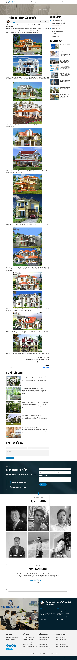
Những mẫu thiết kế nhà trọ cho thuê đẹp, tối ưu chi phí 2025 (65, 67)
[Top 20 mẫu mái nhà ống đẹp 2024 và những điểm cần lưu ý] (54, 90)
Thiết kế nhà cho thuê (44, 637)
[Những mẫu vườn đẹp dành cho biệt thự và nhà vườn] (13, 407)
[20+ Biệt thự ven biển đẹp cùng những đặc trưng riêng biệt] (54, 97)
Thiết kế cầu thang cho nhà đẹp (57, 26)
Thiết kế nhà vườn (43, 644)
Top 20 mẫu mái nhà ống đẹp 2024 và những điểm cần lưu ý (65, 89)
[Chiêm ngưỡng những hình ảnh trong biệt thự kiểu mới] (13, 381)
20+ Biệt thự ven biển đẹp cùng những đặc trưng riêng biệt (65, 96)
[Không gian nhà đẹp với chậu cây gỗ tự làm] (13, 393)
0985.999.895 (43, 619)
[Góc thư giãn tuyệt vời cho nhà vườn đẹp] (13, 419)
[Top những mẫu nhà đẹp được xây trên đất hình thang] (54, 82)
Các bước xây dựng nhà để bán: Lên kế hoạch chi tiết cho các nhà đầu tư (65, 53)
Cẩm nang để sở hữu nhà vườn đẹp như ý (65, 45)
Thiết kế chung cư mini (28, 644)
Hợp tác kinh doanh (55, 653)
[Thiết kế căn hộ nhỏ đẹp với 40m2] (13, 432)
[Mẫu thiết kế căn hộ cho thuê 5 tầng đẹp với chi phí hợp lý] (54, 75)
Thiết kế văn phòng (43, 646)
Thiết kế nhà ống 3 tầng (61, 639)
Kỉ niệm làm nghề (10, 642)
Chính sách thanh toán (33, 653)
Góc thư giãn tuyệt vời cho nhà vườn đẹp (32, 415)
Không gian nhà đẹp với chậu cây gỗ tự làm (32, 388)
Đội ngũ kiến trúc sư (10, 639)
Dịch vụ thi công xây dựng (28, 642)
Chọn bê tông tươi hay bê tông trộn (58, 34)
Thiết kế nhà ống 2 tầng (61, 637)
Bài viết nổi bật (55, 41)
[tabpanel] (38, 579)
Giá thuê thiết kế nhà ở (56, 36)
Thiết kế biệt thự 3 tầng (61, 644)
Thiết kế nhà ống (43, 639)
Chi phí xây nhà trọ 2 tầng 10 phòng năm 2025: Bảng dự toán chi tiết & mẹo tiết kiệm (65, 60)
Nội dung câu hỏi (43, 475)
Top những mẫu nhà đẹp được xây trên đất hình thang (65, 82)
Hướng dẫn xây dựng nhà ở (57, 20)
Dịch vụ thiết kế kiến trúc (28, 637)
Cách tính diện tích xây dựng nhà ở (58, 23)
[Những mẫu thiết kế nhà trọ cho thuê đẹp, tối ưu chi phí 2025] (54, 68)
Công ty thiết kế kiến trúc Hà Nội (30, 646)
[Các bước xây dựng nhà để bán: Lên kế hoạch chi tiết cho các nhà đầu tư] (54, 54)
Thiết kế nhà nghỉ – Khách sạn (46, 649)
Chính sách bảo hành (45, 653)
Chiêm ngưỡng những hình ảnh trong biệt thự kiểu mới (35, 377)
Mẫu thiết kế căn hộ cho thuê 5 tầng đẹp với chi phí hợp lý (65, 74)
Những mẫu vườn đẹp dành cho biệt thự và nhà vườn (35, 402)
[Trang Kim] (11, 2)
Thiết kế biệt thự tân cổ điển (62, 646)
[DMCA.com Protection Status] (9, 649)
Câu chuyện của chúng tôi (12, 637)
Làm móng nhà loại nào (56, 28)
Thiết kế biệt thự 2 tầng (61, 642)
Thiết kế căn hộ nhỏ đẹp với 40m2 (30, 427)
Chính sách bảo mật (21, 653)
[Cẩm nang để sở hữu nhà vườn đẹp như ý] (54, 47)
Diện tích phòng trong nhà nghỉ (58, 31)
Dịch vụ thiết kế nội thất (28, 639)
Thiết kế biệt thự (42, 642)
